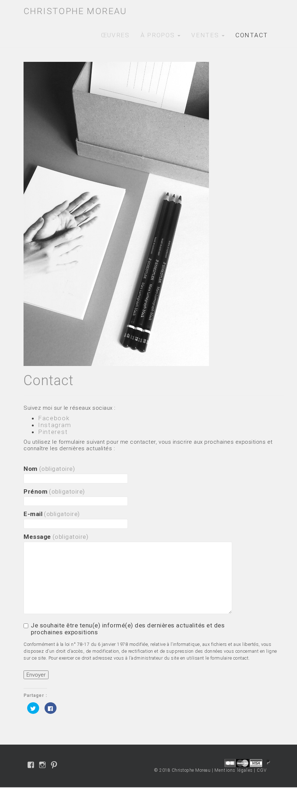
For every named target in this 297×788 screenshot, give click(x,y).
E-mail (52, 514)
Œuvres (115, 35)
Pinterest (53, 431)
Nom (49, 468)
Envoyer (36, 675)
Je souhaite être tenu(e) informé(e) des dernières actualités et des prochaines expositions (128, 628)
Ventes (206, 35)
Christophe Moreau (75, 11)
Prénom (54, 491)
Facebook (54, 418)
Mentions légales (233, 770)
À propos (159, 35)
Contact (251, 35)
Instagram (54, 425)
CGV (262, 770)
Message (56, 536)
